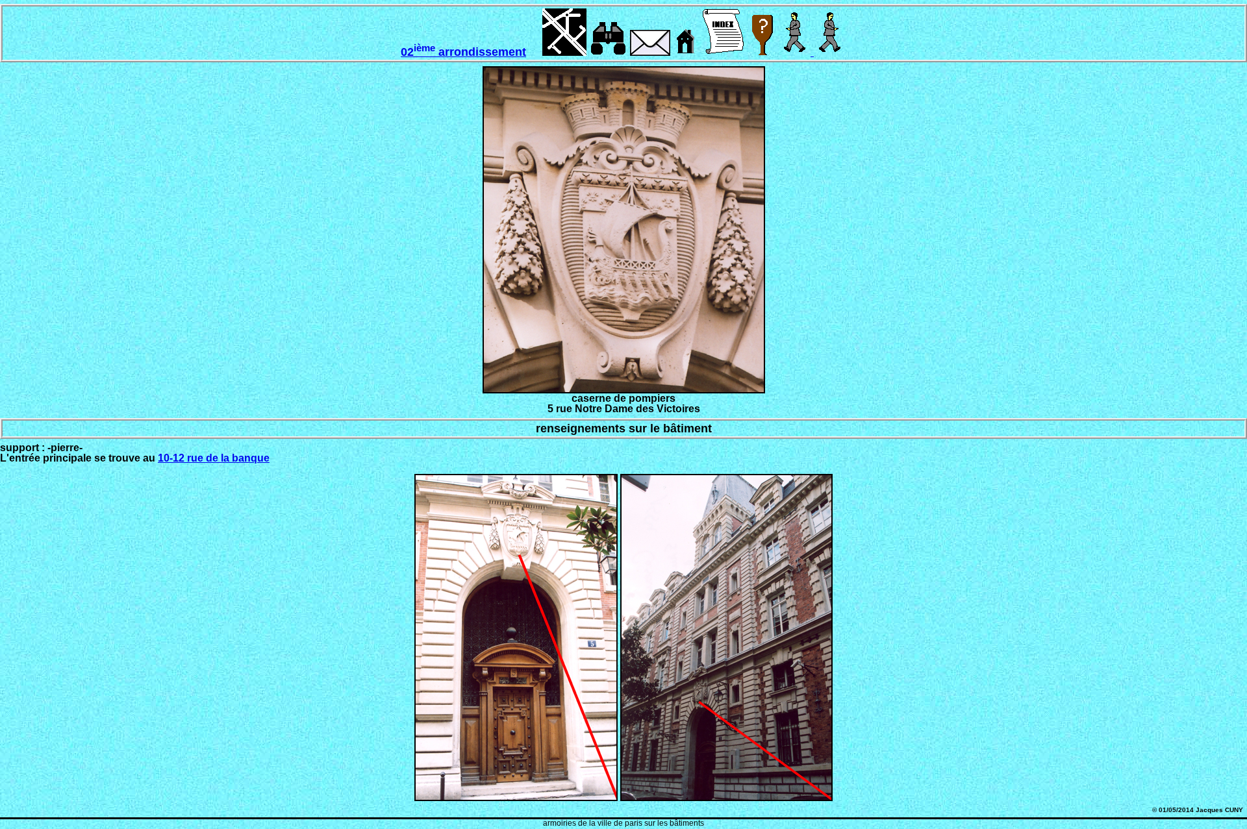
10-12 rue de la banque (214, 458)
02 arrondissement (463, 51)
